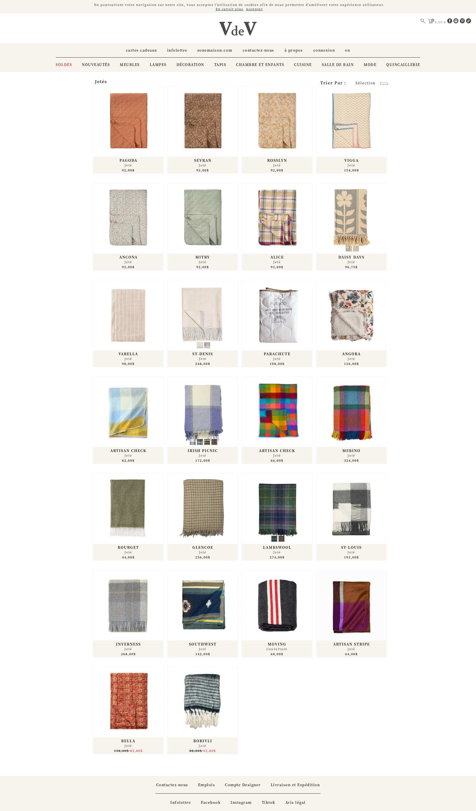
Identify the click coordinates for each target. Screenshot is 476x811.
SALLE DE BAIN (338, 64)
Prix (384, 82)
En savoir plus (229, 9)
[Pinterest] (463, 21)
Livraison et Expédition (295, 784)
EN (347, 50)
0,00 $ (441, 22)
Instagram (241, 802)
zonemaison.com (215, 50)
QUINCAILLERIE (403, 64)
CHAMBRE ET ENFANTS (260, 64)
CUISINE (303, 64)
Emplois (206, 784)
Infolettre (177, 50)
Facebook (211, 802)
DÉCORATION (190, 64)
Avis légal (295, 802)
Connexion (324, 50)
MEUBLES (130, 64)
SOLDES (64, 64)
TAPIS (220, 64)
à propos (294, 50)
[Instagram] (456, 21)
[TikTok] (468, 21)
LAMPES (158, 64)
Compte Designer (243, 784)
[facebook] (450, 21)
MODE (370, 64)
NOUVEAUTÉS (96, 64)
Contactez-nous (258, 50)
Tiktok (268, 802)
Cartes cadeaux (141, 50)
